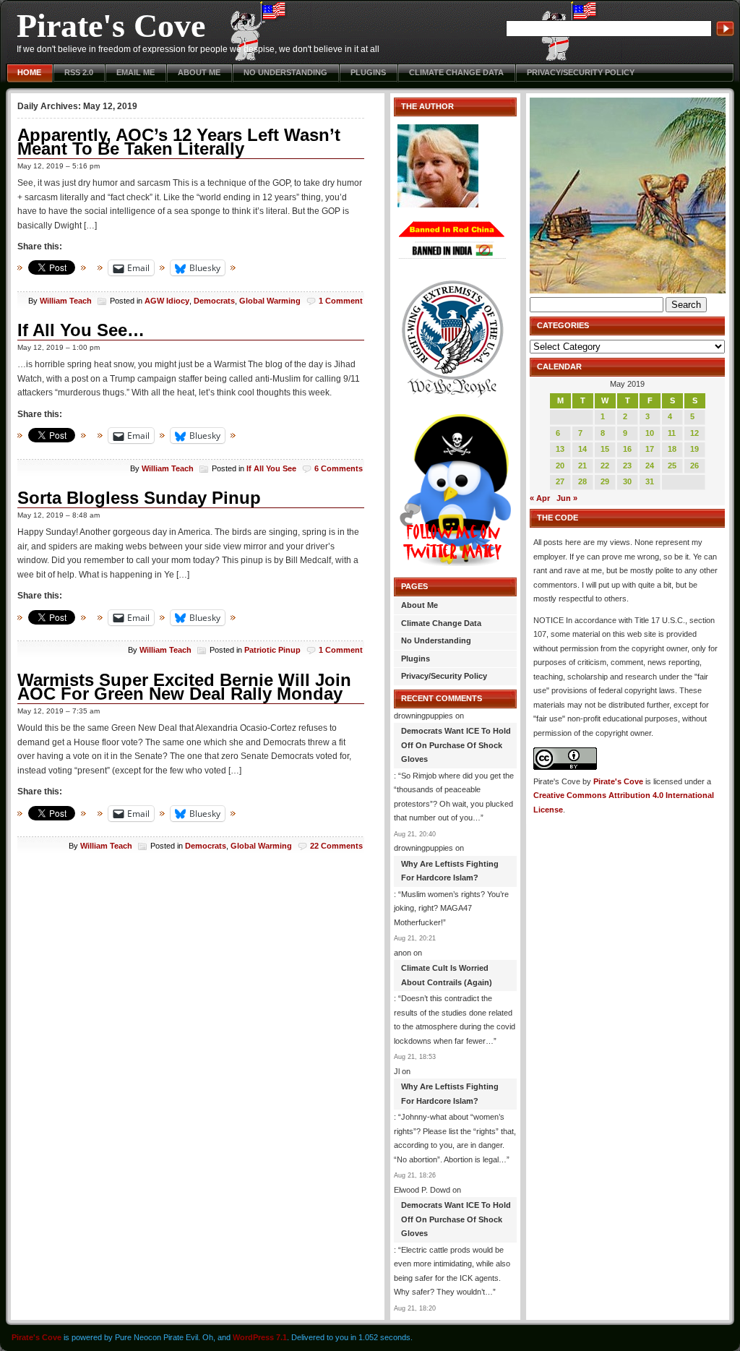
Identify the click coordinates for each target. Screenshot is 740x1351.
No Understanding (285, 72)
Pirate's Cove (111, 25)
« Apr (540, 498)
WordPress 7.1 (260, 1337)
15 (605, 449)
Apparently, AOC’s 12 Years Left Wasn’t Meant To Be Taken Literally (178, 142)
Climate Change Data (456, 72)
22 (605, 465)
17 (649, 449)
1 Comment (341, 300)
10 (649, 433)
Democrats (214, 300)
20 (560, 465)
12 (694, 433)
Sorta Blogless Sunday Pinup (139, 497)
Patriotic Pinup (272, 650)
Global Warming (270, 300)
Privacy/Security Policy (580, 72)
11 (672, 433)
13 (560, 449)
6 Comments (338, 468)
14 (582, 449)
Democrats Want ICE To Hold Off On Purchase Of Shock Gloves (456, 744)
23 (627, 465)
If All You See (271, 468)
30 (627, 481)
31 (649, 481)
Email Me (135, 72)
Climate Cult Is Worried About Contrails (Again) (446, 975)
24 (649, 465)
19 (694, 449)
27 (560, 481)
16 (627, 449)
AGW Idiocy (167, 300)
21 (582, 465)
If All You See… (81, 330)
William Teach (66, 300)
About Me (199, 72)
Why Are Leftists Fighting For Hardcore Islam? (450, 871)
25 (672, 465)
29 (605, 481)
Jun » (566, 498)
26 (694, 465)
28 (582, 481)
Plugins (368, 72)
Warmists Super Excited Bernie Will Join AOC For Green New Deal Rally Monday (184, 687)
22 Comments (336, 845)
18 (672, 449)
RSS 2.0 (78, 72)
